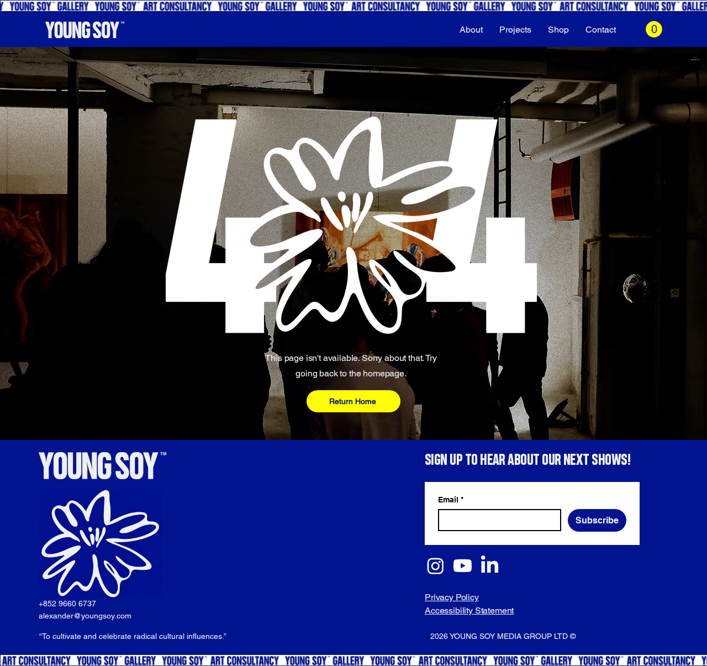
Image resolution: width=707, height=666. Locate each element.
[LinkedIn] (489, 565)
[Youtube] (462, 565)
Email (450, 499)
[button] (654, 29)
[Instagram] (435, 565)
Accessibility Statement (469, 610)
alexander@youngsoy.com (85, 615)
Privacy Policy (452, 597)
